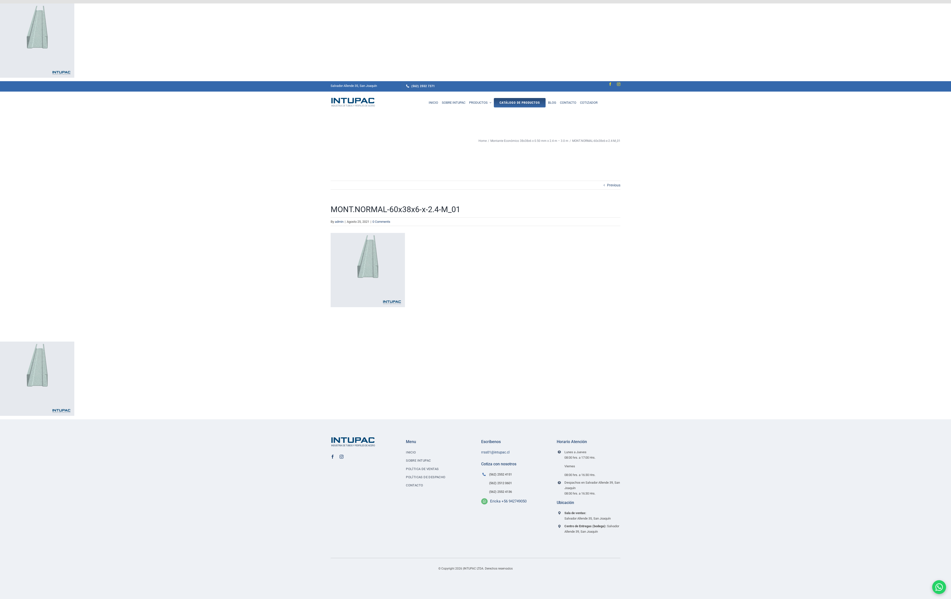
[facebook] (610, 84)
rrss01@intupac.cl (495, 452)
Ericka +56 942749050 (508, 501)
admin (339, 222)
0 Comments (381, 222)
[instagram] (618, 84)
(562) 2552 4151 (500, 474)
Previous (613, 185)
